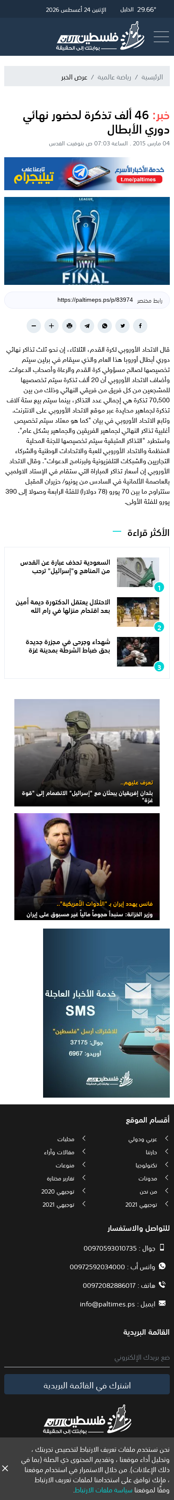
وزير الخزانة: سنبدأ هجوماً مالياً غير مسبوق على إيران (90, 913)
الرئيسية (152, 76)
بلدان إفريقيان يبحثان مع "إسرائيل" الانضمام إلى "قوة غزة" (87, 795)
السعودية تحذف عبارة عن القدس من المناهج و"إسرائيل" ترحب (65, 565)
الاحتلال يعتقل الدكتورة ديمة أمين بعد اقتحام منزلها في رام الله (63, 605)
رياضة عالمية (114, 76)
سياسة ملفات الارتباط (104, 1489)
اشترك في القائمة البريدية (87, 1384)
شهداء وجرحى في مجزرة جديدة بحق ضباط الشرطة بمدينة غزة (68, 645)
